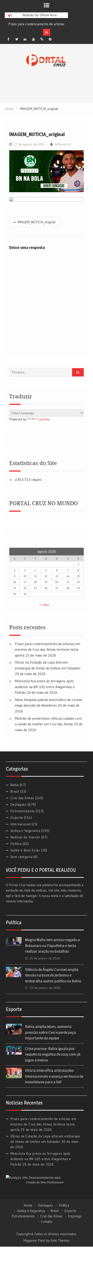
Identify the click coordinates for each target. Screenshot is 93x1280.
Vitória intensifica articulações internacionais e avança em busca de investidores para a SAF (54, 1076)
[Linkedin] (25, 39)
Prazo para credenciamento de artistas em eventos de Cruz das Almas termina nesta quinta (47, 649)
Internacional (20, 824)
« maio (44, 604)
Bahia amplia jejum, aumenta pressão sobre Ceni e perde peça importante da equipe (50, 1032)
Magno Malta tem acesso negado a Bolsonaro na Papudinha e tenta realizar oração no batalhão (52, 946)
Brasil (14, 791)
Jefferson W (62, 144)
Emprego (74, 1216)
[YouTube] (33, 39)
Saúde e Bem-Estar (25, 850)
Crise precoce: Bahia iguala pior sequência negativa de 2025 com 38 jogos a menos (52, 1054)
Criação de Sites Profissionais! (45, 1182)
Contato (46, 1222)
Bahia (14, 785)
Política (16, 844)
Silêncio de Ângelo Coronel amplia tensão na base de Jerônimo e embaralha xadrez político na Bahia (53, 975)
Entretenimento (22, 811)
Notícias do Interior (25, 837)
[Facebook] (8, 39)
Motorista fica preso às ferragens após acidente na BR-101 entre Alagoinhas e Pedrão (45, 687)
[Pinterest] (50, 39)
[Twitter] (16, 39)
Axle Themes (60, 1240)
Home (28, 1205)
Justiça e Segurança (25, 830)
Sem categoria (21, 857)
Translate (43, 419)
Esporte (16, 817)
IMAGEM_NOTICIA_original (36, 222)
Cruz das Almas (22, 798)
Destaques (18, 804)
